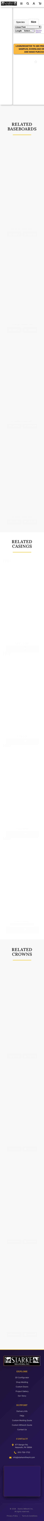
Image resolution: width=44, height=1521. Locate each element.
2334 (6, 561)
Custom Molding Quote (22, 1420)
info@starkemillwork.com (24, 1457)
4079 (6, 143)
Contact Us (22, 1429)
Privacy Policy (12, 1516)
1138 (6, 1247)
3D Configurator (22, 1377)
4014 (6, 239)
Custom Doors (22, 1387)
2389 (6, 839)
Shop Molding (22, 1382)
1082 (6, 1154)
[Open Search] (28, 3)
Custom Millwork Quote (22, 1425)
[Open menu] (21, 3)
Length (18, 31)
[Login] (34, 3)
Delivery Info (22, 1411)
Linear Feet (20, 27)
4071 (6, 431)
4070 (6, 335)
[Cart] (40, 3)
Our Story (22, 1396)
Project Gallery (22, 1391)
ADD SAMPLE (13, 234)
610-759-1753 (24, 1452)
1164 (6, 969)
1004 (6, 1061)
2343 (6, 746)
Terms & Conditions (29, 1516)
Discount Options (38, 31)
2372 (6, 653)
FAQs (22, 1416)
